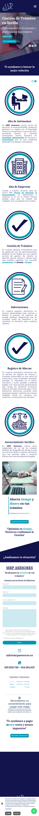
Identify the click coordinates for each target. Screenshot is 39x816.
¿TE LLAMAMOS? (9, 41)
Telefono (6, 592)
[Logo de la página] (7, 6)
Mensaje (5, 608)
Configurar (8, 809)
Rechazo (17, 813)
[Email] (33, 81)
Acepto (8, 813)
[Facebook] (30, 46)
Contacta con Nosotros (19, 522)
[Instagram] (33, 46)
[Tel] (35, 81)
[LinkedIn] (35, 46)
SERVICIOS (7, 36)
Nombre (6, 584)
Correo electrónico (9, 600)
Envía (19, 642)
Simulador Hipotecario (19, 735)
